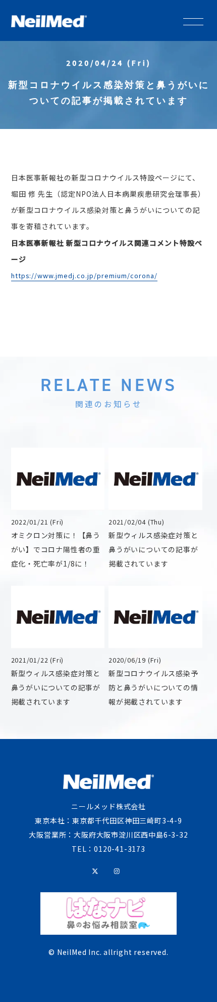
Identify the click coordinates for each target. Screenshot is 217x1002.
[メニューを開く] (193, 20)
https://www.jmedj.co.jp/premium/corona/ (84, 275)
